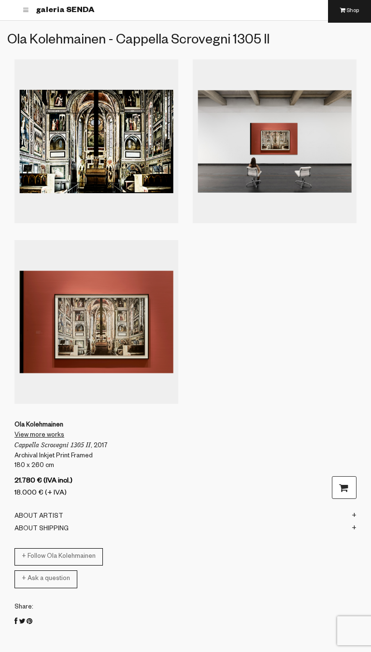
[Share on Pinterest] (29, 622)
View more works (39, 435)
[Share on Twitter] (22, 622)
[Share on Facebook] (15, 622)
